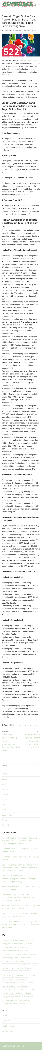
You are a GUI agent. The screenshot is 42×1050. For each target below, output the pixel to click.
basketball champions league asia (15, 951)
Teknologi (6, 789)
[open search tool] (35, 5)
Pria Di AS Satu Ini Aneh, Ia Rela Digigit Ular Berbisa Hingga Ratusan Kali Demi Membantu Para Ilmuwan (21, 924)
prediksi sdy (22, 986)
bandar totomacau (10, 947)
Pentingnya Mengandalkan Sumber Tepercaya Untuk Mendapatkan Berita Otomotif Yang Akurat (18, 898)
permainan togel (9, 986)
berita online (7, 954)
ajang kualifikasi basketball (13, 944)
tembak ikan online (10, 1004)
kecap (29, 968)
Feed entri (6, 1021)
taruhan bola (28, 997)
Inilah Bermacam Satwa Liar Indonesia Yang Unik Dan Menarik (20, 888)
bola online (20, 961)
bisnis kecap (25, 958)
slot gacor (6, 997)
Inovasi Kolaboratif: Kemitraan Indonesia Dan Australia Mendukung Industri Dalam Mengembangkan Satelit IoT (21, 841)
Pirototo (15, 119)
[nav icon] (39, 5)
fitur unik (26, 965)
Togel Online (31, 30)
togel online (35, 725)
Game (4, 779)
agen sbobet (7, 940)
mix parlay (7, 975)
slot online (17, 997)
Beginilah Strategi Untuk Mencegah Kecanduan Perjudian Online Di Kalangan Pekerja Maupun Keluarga (19, 879)
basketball (23, 947)
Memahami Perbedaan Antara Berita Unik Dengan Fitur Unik (19, 850)
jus (23, 968)
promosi (23, 989)
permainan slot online (25, 982)
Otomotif (5, 825)
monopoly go (18, 975)
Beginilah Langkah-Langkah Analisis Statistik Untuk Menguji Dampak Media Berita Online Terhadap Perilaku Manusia (21, 868)
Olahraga (5, 794)
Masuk (4, 1016)
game (35, 965)
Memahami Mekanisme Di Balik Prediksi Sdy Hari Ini (20, 858)
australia (29, 944)
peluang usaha (21, 979)
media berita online (10, 972)
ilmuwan (6, 968)
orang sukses (8, 979)
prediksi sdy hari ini (10, 989)
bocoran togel (8, 961)
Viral (4, 784)
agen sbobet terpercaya (24, 940)
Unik (4, 805)
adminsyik (7, 30)
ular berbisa (24, 1004)
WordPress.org (8, 1031)
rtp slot (31, 989)
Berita (4, 820)
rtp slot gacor (8, 993)
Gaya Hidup (7, 815)
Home (4, 774)
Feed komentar (8, 1026)
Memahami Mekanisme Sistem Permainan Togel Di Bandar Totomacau (19, 915)
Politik (4, 799)
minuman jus (24, 972)
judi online (15, 968)
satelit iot (19, 993)
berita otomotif (20, 954)
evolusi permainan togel (11, 965)
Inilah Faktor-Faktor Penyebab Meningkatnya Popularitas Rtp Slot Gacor (21, 907)
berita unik (33, 954)
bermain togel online (28, 60)
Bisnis (4, 810)
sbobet (28, 993)
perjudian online (9, 982)
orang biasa (30, 975)
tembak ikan (24, 1000)
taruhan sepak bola (10, 1000)
